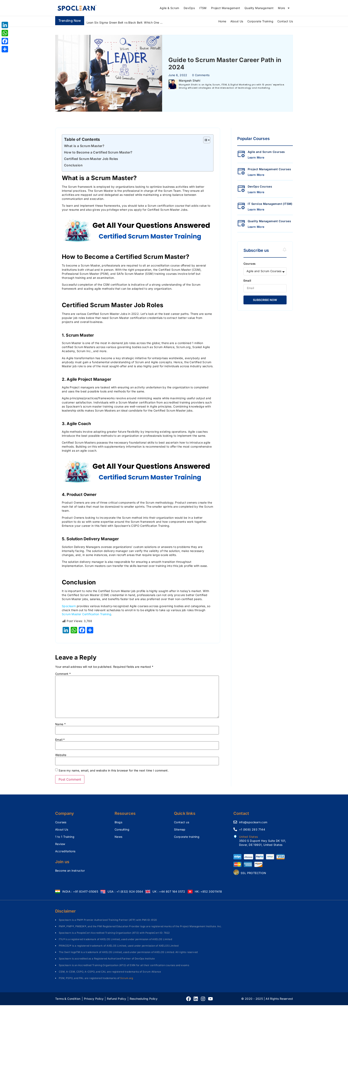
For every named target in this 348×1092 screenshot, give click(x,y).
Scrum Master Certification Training (86, 614)
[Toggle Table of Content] (204, 140)
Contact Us (285, 21)
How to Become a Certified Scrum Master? (98, 152)
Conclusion (73, 165)
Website (60, 755)
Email (60, 739)
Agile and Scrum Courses (266, 151)
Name (60, 724)
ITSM (203, 8)
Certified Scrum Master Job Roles (91, 159)
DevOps (189, 8)
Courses (249, 263)
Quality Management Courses (269, 221)
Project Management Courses (269, 169)
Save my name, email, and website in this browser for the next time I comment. (114, 770)
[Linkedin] (195, 998)
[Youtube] (210, 998)
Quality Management (258, 8)
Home (222, 21)
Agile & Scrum (169, 8)
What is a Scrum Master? (84, 146)
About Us (236, 21)
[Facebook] (188, 998)
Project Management (225, 8)
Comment (63, 673)
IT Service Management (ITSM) (270, 203)
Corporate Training (260, 21)
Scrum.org (126, 978)
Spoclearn (69, 606)
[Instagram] (203, 998)
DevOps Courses (260, 186)
